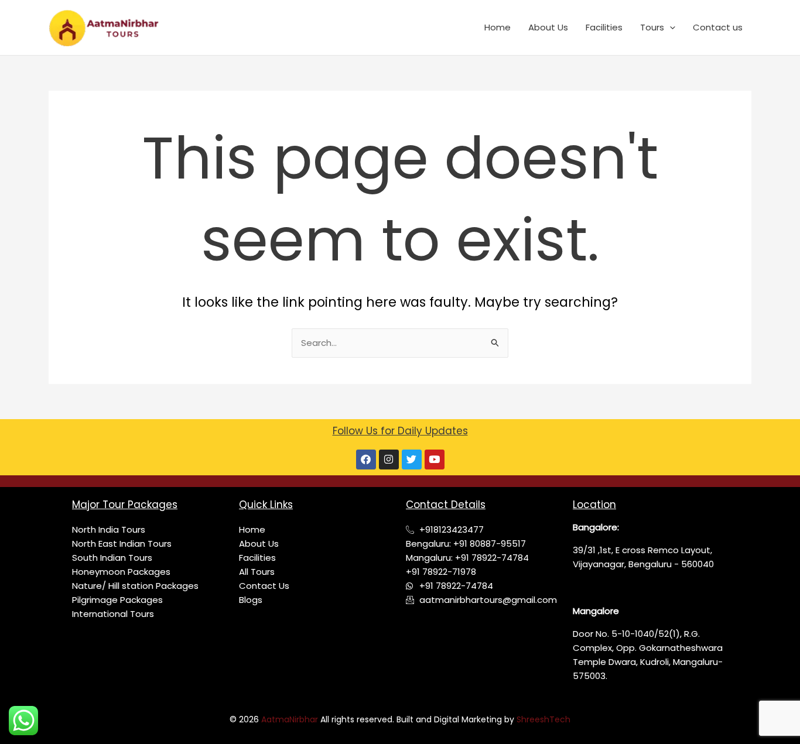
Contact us (718, 27)
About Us (548, 27)
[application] (669, 27)
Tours (652, 27)
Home (497, 27)
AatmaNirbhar (290, 719)
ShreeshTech (543, 719)
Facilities (604, 27)
